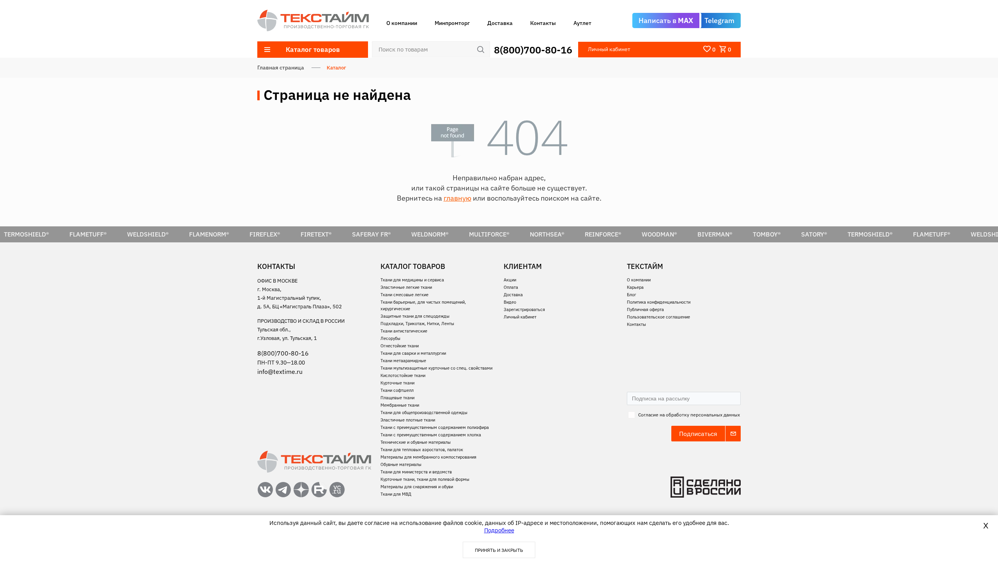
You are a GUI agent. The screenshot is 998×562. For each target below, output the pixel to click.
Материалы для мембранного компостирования (428, 457)
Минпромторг (452, 23)
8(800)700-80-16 (533, 49)
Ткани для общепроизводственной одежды (423, 412)
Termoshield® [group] (870, 234)
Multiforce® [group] (489, 234)
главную (457, 198)
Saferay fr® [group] (371, 234)
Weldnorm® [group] (430, 234)
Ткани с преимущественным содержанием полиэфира (434, 427)
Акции (510, 280)
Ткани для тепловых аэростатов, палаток (421, 449)
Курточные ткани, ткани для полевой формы (424, 479)
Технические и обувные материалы (415, 442)
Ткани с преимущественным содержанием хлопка (430, 435)
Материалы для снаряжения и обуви (416, 486)
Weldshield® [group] (148, 234)
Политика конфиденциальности (658, 302)
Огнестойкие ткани (399, 346)
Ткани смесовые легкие (404, 294)
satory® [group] (814, 234)
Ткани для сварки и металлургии (413, 353)
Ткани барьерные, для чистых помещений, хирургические (423, 305)
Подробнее (499, 530)
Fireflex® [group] (265, 234)
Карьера (635, 287)
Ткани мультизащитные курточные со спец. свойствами (436, 368)
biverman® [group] (715, 234)
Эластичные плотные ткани (407, 420)
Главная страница (280, 67)
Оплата (511, 287)
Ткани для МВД (395, 494)
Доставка (500, 23)
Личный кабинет (520, 317)
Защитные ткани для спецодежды (414, 316)
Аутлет (582, 23)
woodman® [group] (659, 234)
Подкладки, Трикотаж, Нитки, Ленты (417, 323)
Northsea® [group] (547, 234)
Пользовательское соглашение (658, 317)
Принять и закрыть (499, 550)
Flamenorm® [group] (209, 234)
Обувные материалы (400, 464)
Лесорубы (390, 338)
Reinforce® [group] (603, 234)
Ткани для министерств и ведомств (416, 472)
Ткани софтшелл (397, 390)
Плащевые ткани (397, 397)
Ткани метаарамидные (403, 360)
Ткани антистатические (403, 331)
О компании (401, 23)
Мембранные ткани (399, 405)
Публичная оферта (645, 309)
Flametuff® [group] (88, 234)
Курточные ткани (397, 383)
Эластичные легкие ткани (406, 287)
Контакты (543, 23)
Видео (510, 302)
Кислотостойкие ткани (402, 375)
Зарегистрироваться (524, 309)
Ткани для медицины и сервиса (412, 280)
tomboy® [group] (767, 234)
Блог (631, 294)
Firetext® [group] (316, 234)
